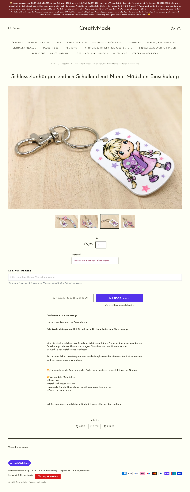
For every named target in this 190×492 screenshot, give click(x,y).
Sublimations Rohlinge (91, 53)
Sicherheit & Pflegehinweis (20, 475)
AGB (33, 471)
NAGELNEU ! (135, 42)
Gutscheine (120, 53)
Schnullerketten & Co (70, 42)
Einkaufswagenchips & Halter (157, 48)
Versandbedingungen (18, 447)
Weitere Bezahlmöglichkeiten (120, 305)
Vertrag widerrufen (145, 53)
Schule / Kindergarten (161, 42)
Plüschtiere (50, 48)
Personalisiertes (38, 42)
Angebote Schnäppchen (107, 42)
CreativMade (95, 28)
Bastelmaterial (60, 53)
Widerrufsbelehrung (48, 471)
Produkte (65, 64)
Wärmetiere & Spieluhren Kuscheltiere (108, 48)
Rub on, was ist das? (82, 471)
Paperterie (38, 53)
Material (76, 255)
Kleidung (71, 48)
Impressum (65, 471)
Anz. (97, 238)
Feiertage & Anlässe (24, 48)
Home (54, 64)
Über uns (17, 42)
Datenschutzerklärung (18, 471)
